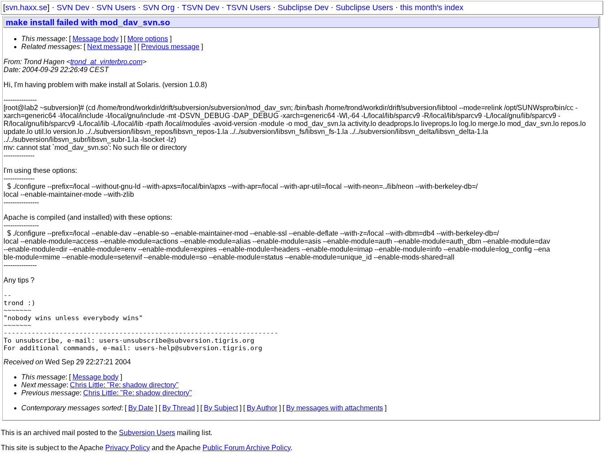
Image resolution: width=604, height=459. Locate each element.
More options (147, 38)
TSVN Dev (200, 7)
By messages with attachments (334, 408)
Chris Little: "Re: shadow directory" (124, 385)
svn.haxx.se (26, 7)
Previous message (170, 46)
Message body (96, 38)
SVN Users (116, 7)
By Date (140, 408)
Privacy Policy (127, 447)
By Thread (178, 408)
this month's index (431, 7)
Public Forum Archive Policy (247, 447)
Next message (109, 46)
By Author (262, 408)
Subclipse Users (364, 7)
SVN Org (159, 7)
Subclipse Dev (303, 7)
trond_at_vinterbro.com (106, 61)
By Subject (221, 408)
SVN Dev (73, 7)
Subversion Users (147, 432)
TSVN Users (248, 7)
